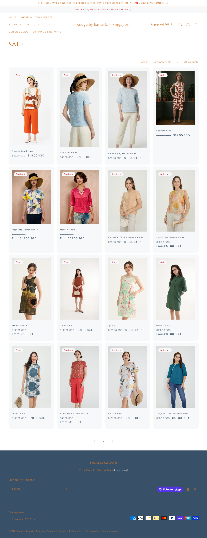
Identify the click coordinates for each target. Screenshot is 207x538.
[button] (25, 17)
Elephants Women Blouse (25, 230)
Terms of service (110, 531)
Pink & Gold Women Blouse (170, 237)
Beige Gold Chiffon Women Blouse (125, 237)
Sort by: (144, 62)
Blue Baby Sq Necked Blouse (122, 153)
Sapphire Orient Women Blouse (172, 413)
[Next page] (112, 441)
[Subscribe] (65, 489)
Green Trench (163, 325)
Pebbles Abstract (20, 325)
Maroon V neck (68, 230)
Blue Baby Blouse (68, 152)
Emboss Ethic (18, 413)
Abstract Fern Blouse (22, 151)
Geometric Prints (165, 131)
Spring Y (112, 325)
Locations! (121, 470)
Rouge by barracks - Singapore (31, 531)
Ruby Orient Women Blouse (74, 413)
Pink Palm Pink (116, 413)
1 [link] (94, 440)
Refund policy (76, 531)
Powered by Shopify (56, 531)
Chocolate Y (66, 325)
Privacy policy (92, 531)
